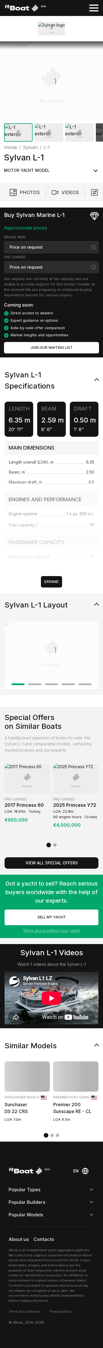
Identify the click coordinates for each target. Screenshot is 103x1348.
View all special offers (51, 862)
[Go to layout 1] (18, 684)
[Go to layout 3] (51, 684)
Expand (51, 582)
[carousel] (51, 92)
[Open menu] (93, 8)
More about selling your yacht (51, 930)
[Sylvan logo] (51, 28)
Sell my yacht (51, 917)
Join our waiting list (52, 347)
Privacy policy (60, 1311)
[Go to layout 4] (68, 684)
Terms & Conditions (24, 1311)
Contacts (43, 1239)
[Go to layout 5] (85, 684)
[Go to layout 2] (34, 684)
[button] (51, 81)
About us (19, 1239)
